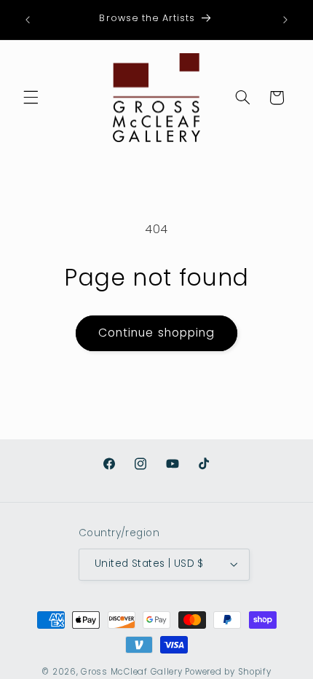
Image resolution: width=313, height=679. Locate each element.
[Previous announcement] (28, 20)
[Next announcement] (285, 20)
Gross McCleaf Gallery (131, 672)
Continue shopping (156, 332)
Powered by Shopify (228, 672)
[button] (30, 97)
